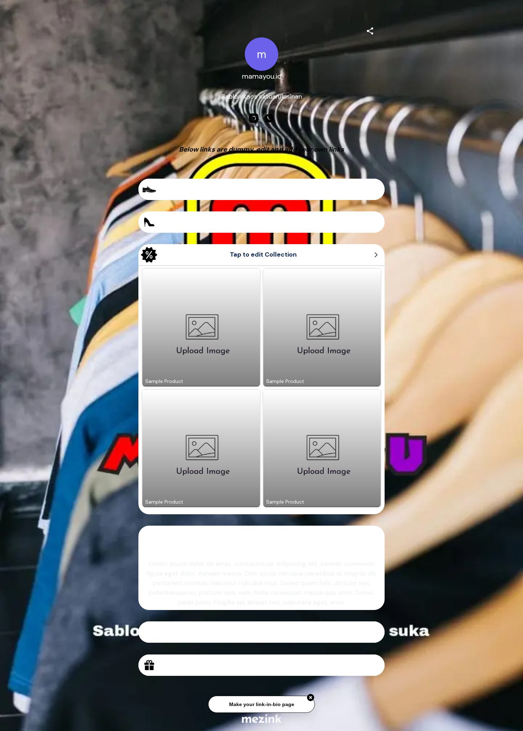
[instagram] (253, 118)
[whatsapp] (269, 118)
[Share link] (370, 29)
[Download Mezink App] (261, 718)
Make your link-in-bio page (261, 704)
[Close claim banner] (310, 697)
